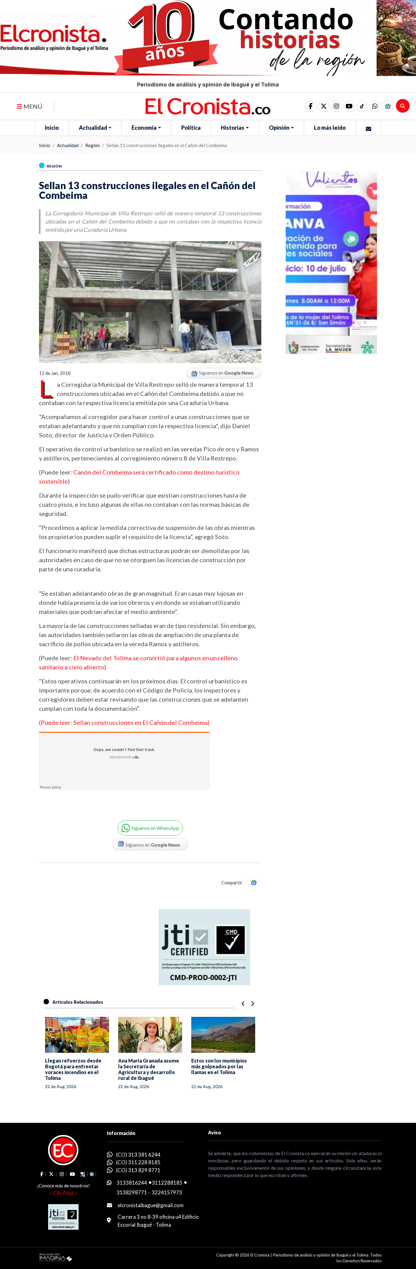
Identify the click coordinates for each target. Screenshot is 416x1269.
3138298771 (132, 1192)
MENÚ (32, 106)
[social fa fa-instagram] (336, 106)
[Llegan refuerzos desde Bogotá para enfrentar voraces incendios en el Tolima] (77, 1035)
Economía (144, 127)
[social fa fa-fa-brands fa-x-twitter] (324, 106)
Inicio (52, 127)
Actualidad (93, 127)
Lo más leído (330, 127)
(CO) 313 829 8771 (138, 1170)
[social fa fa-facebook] (311, 106)
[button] (375, 106)
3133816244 (132, 1182)
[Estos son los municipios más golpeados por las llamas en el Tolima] (223, 1035)
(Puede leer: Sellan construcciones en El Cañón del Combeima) (124, 722)
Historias (232, 127)
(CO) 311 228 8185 (138, 1162)
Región (92, 145)
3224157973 (167, 1192)
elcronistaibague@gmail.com (151, 1205)
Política (191, 127)
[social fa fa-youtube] (349, 106)
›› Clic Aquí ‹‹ (63, 1193)
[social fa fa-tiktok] (362, 106)
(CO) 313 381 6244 (138, 1154)
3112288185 (167, 1182)
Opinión (279, 127)
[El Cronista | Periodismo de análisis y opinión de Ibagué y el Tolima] (208, 105)
